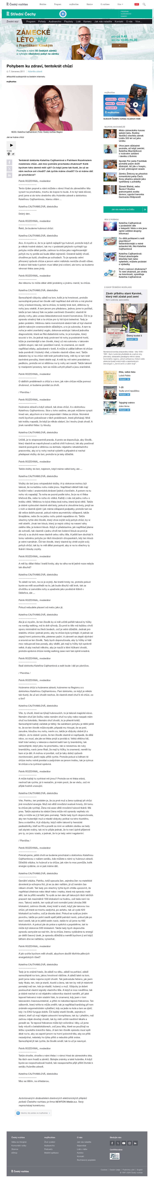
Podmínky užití (128, 1170)
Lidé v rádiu (82, 1149)
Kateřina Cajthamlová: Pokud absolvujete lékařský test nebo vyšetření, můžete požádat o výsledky (132, 258)
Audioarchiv (126, 14)
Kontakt (119, 21)
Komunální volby (18, 1145)
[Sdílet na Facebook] (9, 162)
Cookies (104, 1170)
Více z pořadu (111, 219)
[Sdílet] (13, 154)
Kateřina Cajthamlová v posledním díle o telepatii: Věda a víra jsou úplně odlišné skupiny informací (133, 228)
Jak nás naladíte (103, 21)
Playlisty (68, 21)
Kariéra (80, 1153)
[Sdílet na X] (9, 169)
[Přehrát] (11, 145)
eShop (14, 1153)
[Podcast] (9, 154)
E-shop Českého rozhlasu (118, 287)
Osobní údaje (115, 1170)
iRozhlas (43, 4)
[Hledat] (144, 4)
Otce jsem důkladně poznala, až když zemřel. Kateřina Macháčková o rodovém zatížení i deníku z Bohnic (132, 150)
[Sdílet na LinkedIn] (9, 175)
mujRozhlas (74, 4)
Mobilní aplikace (51, 1153)
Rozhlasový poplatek (86, 1160)
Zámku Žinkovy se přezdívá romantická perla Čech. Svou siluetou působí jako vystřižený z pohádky (133, 177)
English (140, 1170)
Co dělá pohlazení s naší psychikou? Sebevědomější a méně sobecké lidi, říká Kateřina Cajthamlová (132, 243)
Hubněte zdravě (35, 71)
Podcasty (48, 1149)
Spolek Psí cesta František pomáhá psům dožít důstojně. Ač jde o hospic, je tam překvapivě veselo (133, 165)
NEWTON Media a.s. (66, 1101)
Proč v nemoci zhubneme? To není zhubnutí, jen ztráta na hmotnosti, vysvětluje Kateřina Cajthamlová (133, 273)
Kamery (124, 16)
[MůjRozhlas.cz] (11, 82)
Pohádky (109, 103)
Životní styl (12, 21)
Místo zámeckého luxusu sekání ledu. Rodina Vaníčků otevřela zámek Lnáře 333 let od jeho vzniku (132, 135)
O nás (129, 21)
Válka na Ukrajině (18, 1142)
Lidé (78, 21)
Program (57, 4)
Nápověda (81, 1145)
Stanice (90, 4)
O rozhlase (105, 4)
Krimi (120, 99)
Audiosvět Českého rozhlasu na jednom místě (121, 119)
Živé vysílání (110, 108)
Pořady (42, 21)
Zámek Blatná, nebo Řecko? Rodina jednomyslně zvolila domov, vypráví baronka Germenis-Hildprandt (131, 191)
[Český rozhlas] (17, 4)
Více (138, 21)
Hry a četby (110, 99)
